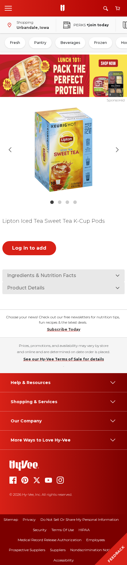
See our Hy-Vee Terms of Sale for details (63, 359)
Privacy (29, 519)
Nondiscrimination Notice (91, 550)
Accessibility (63, 560)
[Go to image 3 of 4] (67, 202)
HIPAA (84, 530)
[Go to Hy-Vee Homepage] (64, 8)
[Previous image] (10, 149)
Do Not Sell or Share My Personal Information (79, 519)
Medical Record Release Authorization (50, 540)
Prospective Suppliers (27, 550)
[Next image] (117, 149)
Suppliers (58, 550)
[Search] (105, 8)
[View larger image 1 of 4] (64, 150)
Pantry (40, 42)
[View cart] (117, 8)
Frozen (100, 42)
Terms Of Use (62, 530)
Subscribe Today (63, 329)
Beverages (70, 42)
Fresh (15, 42)
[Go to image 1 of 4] (52, 202)
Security (40, 530)
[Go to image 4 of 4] (75, 202)
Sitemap (11, 519)
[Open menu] (8, 7)
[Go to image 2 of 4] (60, 202)
